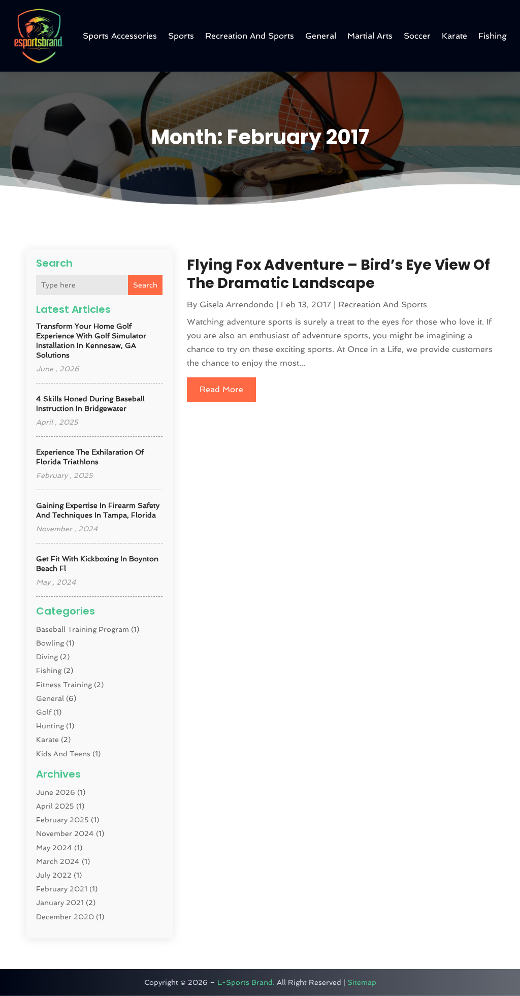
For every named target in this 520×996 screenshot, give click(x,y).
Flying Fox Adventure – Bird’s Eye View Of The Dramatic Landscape (338, 274)
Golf (43, 712)
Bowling (50, 643)
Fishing (492, 36)
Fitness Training (64, 685)
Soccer (417, 36)
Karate (454, 36)
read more (221, 389)
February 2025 (62, 820)
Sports (181, 36)
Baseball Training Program (82, 629)
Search (145, 285)
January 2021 (60, 902)
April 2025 (55, 806)
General (320, 36)
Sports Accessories (120, 36)
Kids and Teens (63, 754)
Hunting (50, 726)
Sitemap (361, 982)
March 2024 (58, 861)
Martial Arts (370, 36)
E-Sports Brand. (246, 982)
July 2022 (54, 875)
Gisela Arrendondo (237, 304)
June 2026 (55, 792)
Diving (47, 657)
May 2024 (54, 848)
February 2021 (61, 889)
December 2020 (65, 917)
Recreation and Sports (249, 36)
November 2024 (65, 833)
